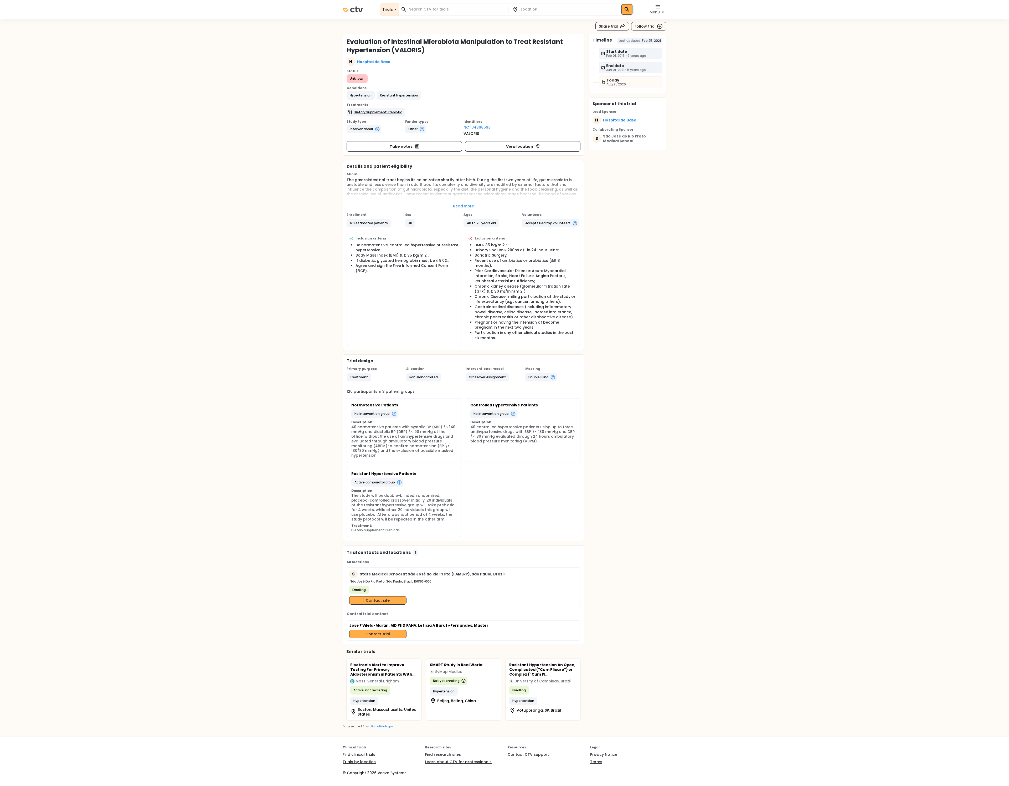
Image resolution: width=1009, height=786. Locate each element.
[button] (361, 95)
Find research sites (443, 754)
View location (519, 146)
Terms (596, 761)
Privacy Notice (603, 754)
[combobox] (457, 9)
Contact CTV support (528, 754)
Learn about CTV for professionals (458, 761)
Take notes (401, 146)
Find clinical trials (359, 754)
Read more (463, 206)
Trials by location (359, 761)
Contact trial (377, 634)
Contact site (378, 600)
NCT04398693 (477, 127)
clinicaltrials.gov (381, 726)
